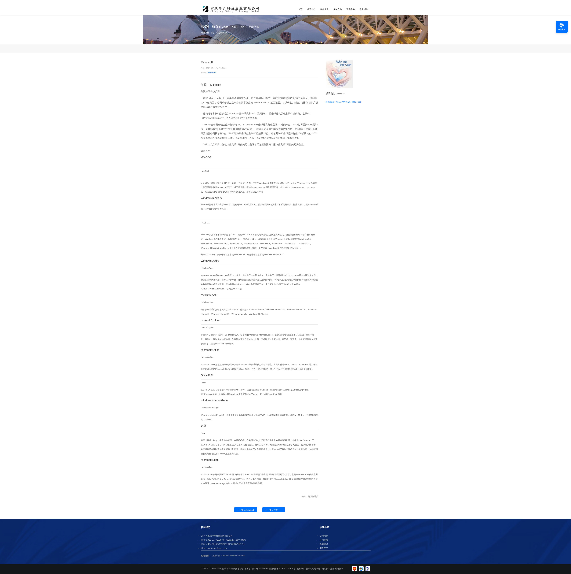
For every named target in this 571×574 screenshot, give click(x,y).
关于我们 (311, 9)
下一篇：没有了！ (273, 510)
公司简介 (324, 535)
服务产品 (337, 9)
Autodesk (225, 555)
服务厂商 (223, 32)
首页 (300, 9)
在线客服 (561, 29)
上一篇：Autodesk (245, 510)
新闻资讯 (324, 9)
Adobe (242, 555)
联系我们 (350, 9)
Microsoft (212, 73)
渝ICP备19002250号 (260, 569)
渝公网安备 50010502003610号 (282, 569)
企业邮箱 (216, 555)
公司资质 (324, 540)
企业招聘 (364, 9)
